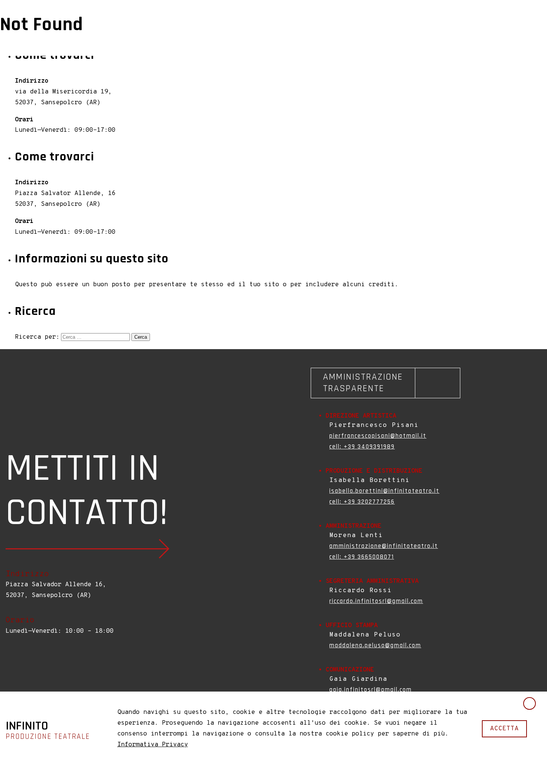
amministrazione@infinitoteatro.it (383, 546)
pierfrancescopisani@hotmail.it (377, 436)
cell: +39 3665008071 (361, 557)
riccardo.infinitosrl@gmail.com (376, 601)
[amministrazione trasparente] (385, 383)
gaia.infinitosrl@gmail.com (370, 690)
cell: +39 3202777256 (362, 502)
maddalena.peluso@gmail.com (375, 645)
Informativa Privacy (152, 745)
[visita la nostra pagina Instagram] (16, 663)
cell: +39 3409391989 (362, 447)
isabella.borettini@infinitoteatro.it (384, 491)
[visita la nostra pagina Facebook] (9, 663)
